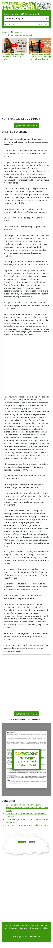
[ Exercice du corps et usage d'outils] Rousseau (27, 825)
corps (32, 842)
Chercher (43, 24)
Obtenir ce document (27, 125)
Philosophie (16, 32)
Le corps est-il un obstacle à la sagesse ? (24, 804)
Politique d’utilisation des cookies (33, 928)
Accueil (5, 32)
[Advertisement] (26, 88)
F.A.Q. (7, 925)
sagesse (22, 842)
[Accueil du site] (26, 4)
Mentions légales (29, 925)
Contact (15, 925)
